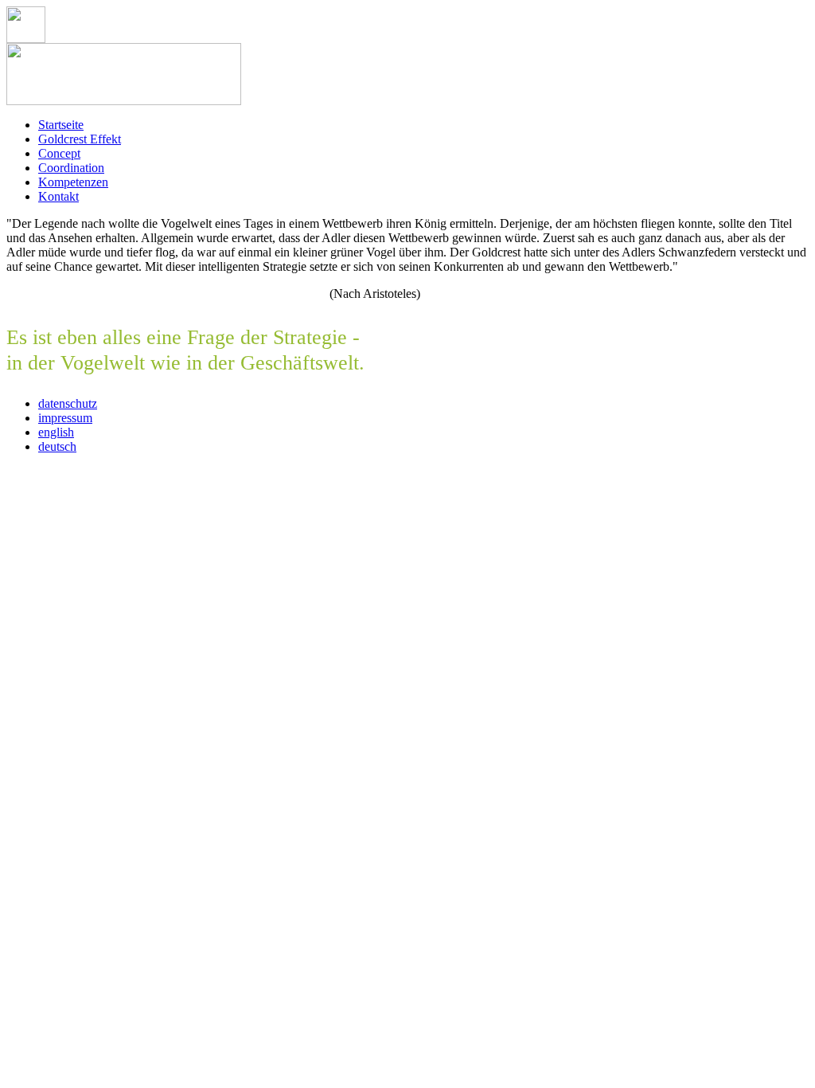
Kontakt (58, 196)
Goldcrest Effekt (79, 139)
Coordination (71, 167)
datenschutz (67, 403)
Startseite (61, 124)
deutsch (57, 446)
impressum (65, 418)
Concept (59, 153)
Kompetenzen (73, 182)
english (56, 432)
